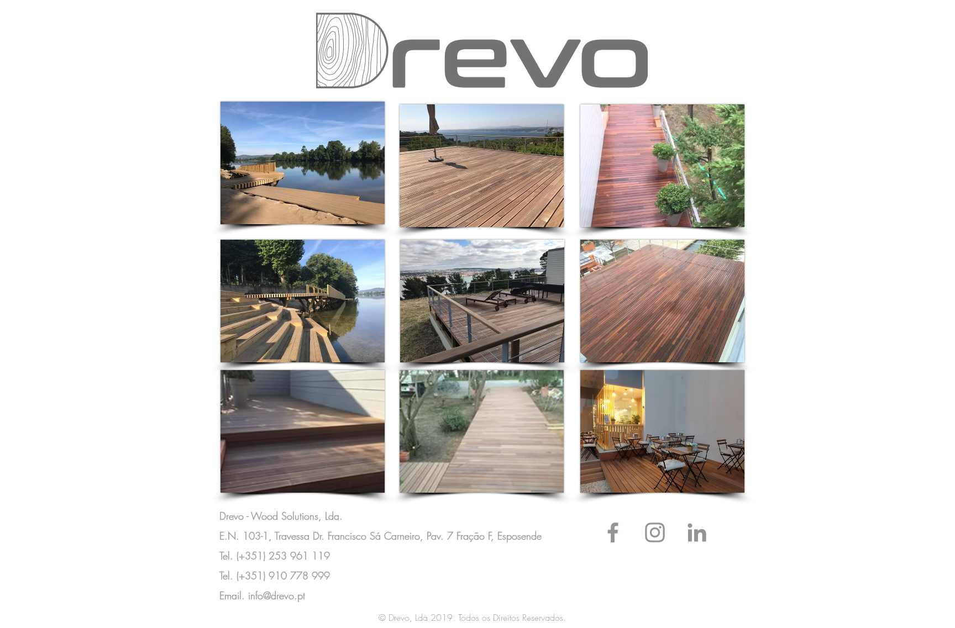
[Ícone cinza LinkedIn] (697, 532)
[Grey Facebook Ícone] (613, 532)
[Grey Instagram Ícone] (655, 532)
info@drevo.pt (276, 595)
